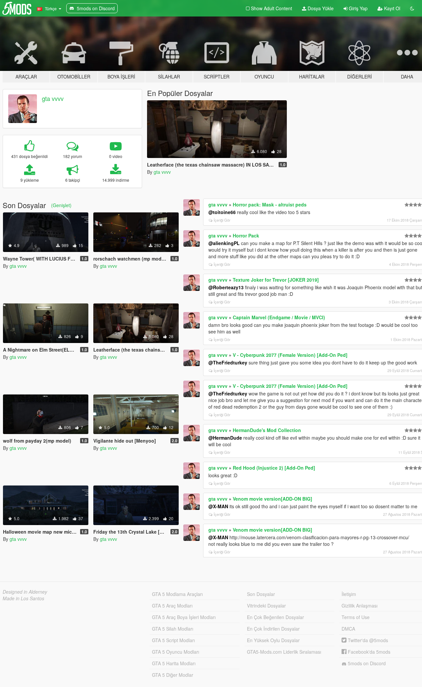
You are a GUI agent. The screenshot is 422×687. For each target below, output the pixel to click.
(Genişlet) (61, 205)
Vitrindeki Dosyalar (266, 605)
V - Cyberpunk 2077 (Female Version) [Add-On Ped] (290, 355)
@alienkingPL (224, 243)
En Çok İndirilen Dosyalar (273, 628)
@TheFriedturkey (227, 362)
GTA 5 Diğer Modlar (172, 674)
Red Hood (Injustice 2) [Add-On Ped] (274, 467)
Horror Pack (246, 235)
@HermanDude (225, 437)
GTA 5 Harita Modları (174, 663)
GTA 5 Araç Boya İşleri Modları (184, 617)
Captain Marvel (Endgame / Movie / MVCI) (279, 317)
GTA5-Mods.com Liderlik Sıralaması (284, 651)
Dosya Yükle (320, 8)
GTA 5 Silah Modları (172, 628)
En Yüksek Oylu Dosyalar (273, 640)
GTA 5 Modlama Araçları (177, 594)
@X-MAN (218, 506)
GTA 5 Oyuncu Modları (175, 651)
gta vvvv (53, 98)
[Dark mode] (412, 8)
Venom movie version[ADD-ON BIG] (272, 498)
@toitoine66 (222, 212)
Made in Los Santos (23, 598)
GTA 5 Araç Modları (172, 605)
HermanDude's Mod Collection (267, 430)
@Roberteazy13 (226, 287)
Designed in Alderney (25, 591)
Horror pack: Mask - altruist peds (270, 204)
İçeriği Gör (222, 220)
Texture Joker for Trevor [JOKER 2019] (276, 279)
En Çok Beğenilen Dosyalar (275, 617)
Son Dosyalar (261, 594)
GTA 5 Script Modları (173, 640)
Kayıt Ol (391, 8)
